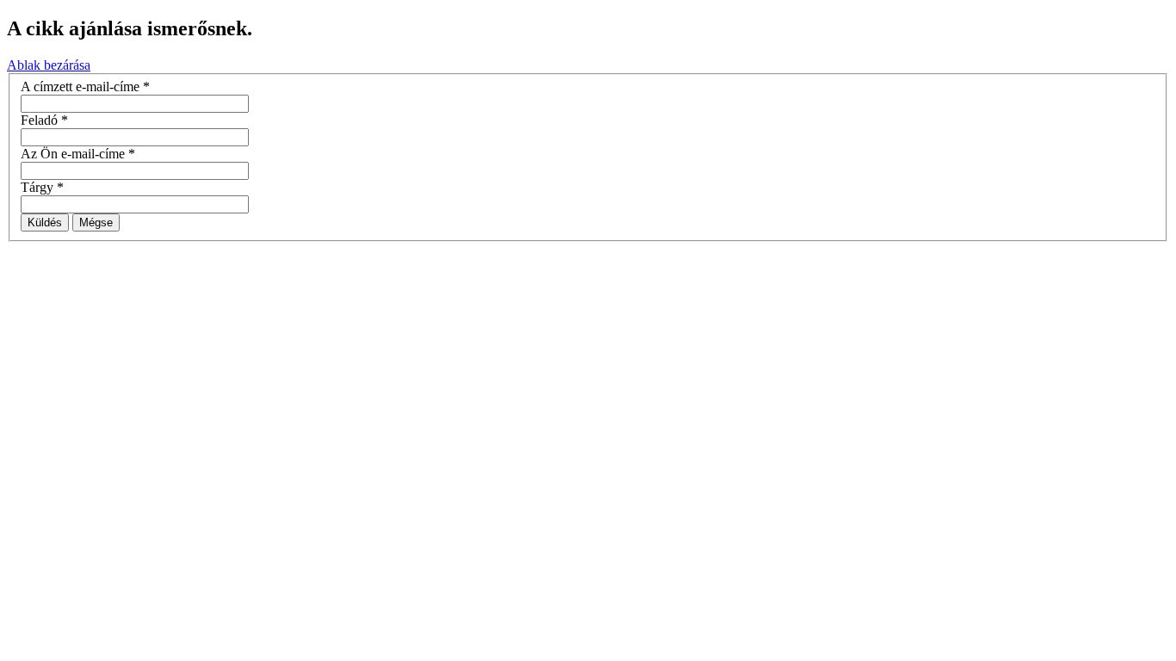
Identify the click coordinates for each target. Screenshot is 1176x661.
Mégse (96, 222)
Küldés (45, 222)
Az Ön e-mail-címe (78, 153)
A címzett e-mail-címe (85, 86)
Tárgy (42, 187)
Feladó (44, 120)
